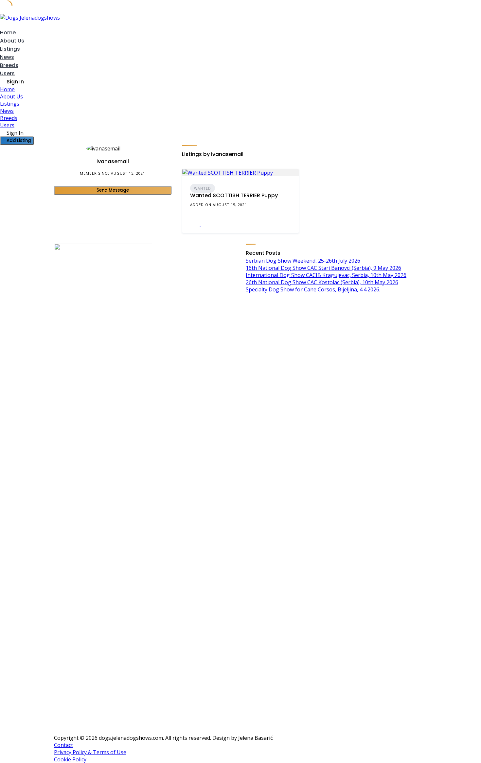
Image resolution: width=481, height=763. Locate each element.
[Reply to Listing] (192, 224)
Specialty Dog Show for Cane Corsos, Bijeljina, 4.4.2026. (313, 289)
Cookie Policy (70, 759)
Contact (63, 745)
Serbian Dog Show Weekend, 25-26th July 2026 (303, 260)
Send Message (113, 190)
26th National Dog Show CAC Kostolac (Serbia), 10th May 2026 (322, 282)
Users (7, 73)
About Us (12, 40)
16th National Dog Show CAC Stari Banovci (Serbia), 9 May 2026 (323, 267)
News (7, 57)
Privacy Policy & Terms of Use (90, 752)
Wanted (202, 188)
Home (8, 32)
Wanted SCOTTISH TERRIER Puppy (234, 195)
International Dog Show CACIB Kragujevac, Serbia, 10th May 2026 (326, 275)
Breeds (9, 65)
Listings (10, 49)
